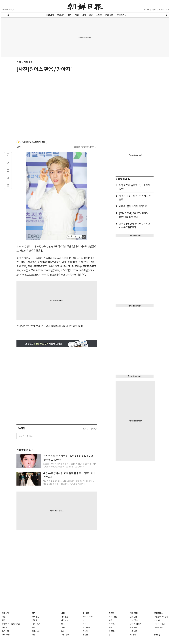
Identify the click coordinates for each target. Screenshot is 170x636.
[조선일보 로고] (85, 6)
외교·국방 (36, 631)
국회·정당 (36, 624)
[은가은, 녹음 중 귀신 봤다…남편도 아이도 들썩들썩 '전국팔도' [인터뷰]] (28, 461)
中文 (167, 10)
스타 (131, 620)
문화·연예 (134, 613)
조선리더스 (158, 613)
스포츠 (111, 613)
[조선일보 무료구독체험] (56, 343)
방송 (136, 620)
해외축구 (112, 631)
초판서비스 (158, 620)
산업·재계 (86, 627)
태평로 (4, 627)
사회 (63, 613)
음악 (139, 624)
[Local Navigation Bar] (2, 15)
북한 (33, 627)
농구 (110, 634)
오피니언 (5, 613)
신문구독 (146, 10)
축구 (110, 627)
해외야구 (112, 624)
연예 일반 (133, 617)
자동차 (85, 631)
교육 (63, 627)
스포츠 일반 (113, 617)
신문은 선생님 (159, 624)
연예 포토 (28, 62)
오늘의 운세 (158, 627)
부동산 (85, 634)
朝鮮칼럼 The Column (11, 624)
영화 (134, 634)
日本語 (161, 10)
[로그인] (167, 15)
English (154, 10)
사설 (3, 617)
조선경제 (86, 613)
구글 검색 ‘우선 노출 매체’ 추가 (33, 142)
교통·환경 (65, 634)
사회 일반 (64, 617)
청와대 (34, 620)
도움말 (85, 429)
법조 (63, 624)
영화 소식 (133, 624)
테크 (84, 620)
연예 (18, 62)
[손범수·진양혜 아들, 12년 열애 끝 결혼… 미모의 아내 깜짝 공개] (28, 479)
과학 (84, 624)
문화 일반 (133, 631)
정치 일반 (35, 617)
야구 (110, 620)
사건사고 (64, 620)
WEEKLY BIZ (88, 617)
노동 (63, 631)
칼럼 (3, 620)
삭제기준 (93, 429)
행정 (33, 634)
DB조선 (157, 635)
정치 (33, 613)
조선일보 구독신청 (161, 617)
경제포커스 (6, 634)
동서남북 (5, 631)
